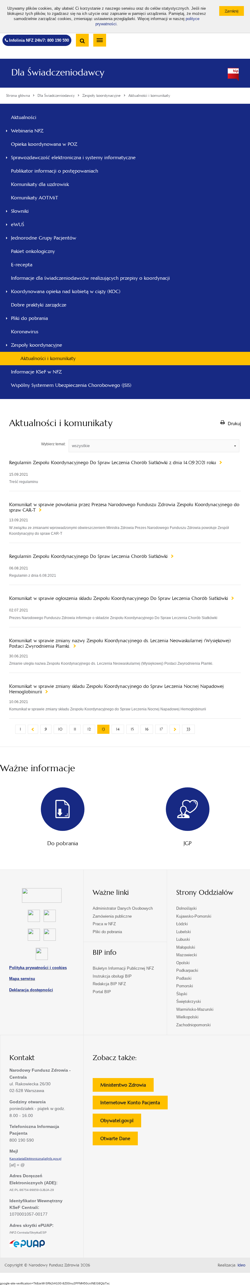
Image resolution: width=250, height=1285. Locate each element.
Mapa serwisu (22, 978)
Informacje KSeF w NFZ (36, 372)
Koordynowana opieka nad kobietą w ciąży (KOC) (65, 291)
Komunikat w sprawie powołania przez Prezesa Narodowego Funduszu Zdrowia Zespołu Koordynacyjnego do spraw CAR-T (124, 507)
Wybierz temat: (53, 444)
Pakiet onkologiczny (33, 251)
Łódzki (182, 924)
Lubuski (183, 939)
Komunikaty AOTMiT (34, 197)
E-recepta (21, 264)
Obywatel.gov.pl (120, 1122)
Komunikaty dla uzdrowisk (40, 184)
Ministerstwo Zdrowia (127, 1087)
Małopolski (185, 947)
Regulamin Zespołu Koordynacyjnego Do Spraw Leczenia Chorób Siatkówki (89, 556)
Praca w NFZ (104, 924)
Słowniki (20, 211)
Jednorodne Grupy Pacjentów (43, 238)
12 (89, 729)
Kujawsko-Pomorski (193, 916)
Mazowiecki (186, 955)
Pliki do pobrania (29, 318)
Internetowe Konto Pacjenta (134, 1104)
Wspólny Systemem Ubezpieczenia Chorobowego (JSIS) (71, 385)
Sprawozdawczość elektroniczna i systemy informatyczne (73, 157)
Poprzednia (33, 729)
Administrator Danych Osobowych (123, 908)
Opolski (183, 963)
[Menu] (99, 40)
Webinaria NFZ (27, 131)
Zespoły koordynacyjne (36, 345)
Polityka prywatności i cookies (38, 967)
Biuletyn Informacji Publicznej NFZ (123, 968)
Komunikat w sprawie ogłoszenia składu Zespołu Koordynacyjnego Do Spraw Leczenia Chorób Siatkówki (119, 598)
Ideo (241, 1265)
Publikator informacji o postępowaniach (54, 171)
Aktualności (23, 117)
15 (132, 729)
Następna (175, 729)
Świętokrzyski (188, 1001)
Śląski (181, 994)
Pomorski (184, 986)
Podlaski (183, 978)
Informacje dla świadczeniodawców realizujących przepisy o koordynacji (90, 278)
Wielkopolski (187, 1017)
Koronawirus (24, 331)
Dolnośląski (186, 908)
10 (60, 729)
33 (188, 729)
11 (75, 729)
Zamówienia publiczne (112, 916)
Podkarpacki (187, 970)
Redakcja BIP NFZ (109, 984)
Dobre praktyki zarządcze (38, 305)
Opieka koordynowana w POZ (44, 144)
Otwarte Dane (119, 1140)
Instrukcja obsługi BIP (112, 976)
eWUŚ (17, 224)
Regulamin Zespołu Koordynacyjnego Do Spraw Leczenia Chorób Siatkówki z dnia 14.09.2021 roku (113, 462)
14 (118, 729)
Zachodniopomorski (193, 1025)
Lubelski (183, 932)
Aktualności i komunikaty (48, 358)
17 (161, 729)
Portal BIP (102, 991)
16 (146, 729)
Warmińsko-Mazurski (194, 1009)
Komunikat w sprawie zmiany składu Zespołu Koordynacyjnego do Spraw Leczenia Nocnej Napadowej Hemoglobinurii (116, 689)
